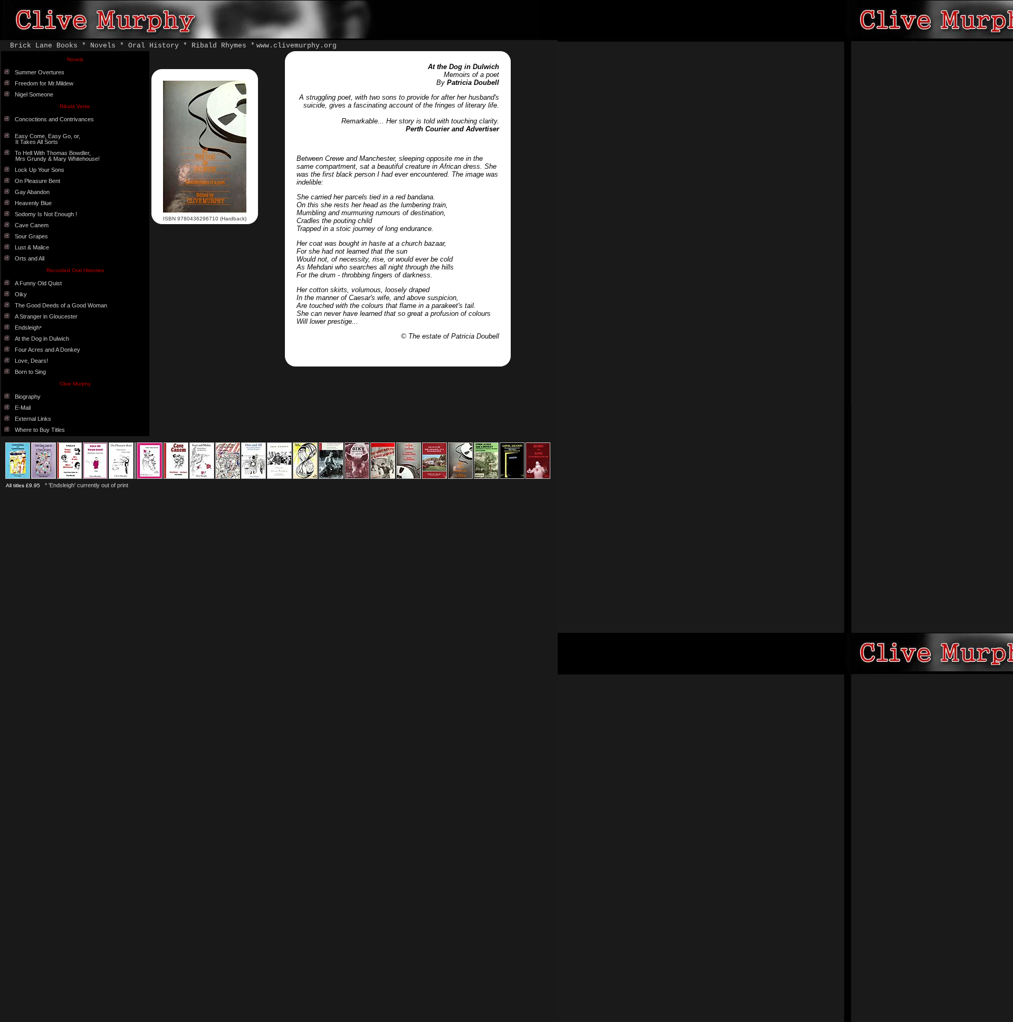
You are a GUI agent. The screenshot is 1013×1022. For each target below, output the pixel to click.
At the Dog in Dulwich (42, 338)
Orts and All (29, 258)
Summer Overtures (39, 72)
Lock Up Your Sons (39, 170)
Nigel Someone (34, 94)
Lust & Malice (32, 247)
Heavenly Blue (33, 203)
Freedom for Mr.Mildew (44, 83)
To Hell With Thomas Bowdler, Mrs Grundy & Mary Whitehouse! (52, 156)
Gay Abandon (32, 192)
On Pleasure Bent (37, 181)
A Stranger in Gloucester (46, 316)
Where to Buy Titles (40, 430)
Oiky (21, 294)
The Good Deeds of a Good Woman (61, 305)
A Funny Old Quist (38, 283)
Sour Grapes (31, 236)
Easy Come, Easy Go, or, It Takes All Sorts (42, 139)
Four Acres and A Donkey (47, 349)
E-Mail (23, 407)
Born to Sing (30, 372)
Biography (28, 396)
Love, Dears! (31, 361)
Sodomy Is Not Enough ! (46, 214)
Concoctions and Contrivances (54, 119)
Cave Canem (32, 225)
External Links (33, 419)
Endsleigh (27, 327)
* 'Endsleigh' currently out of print (86, 485)
